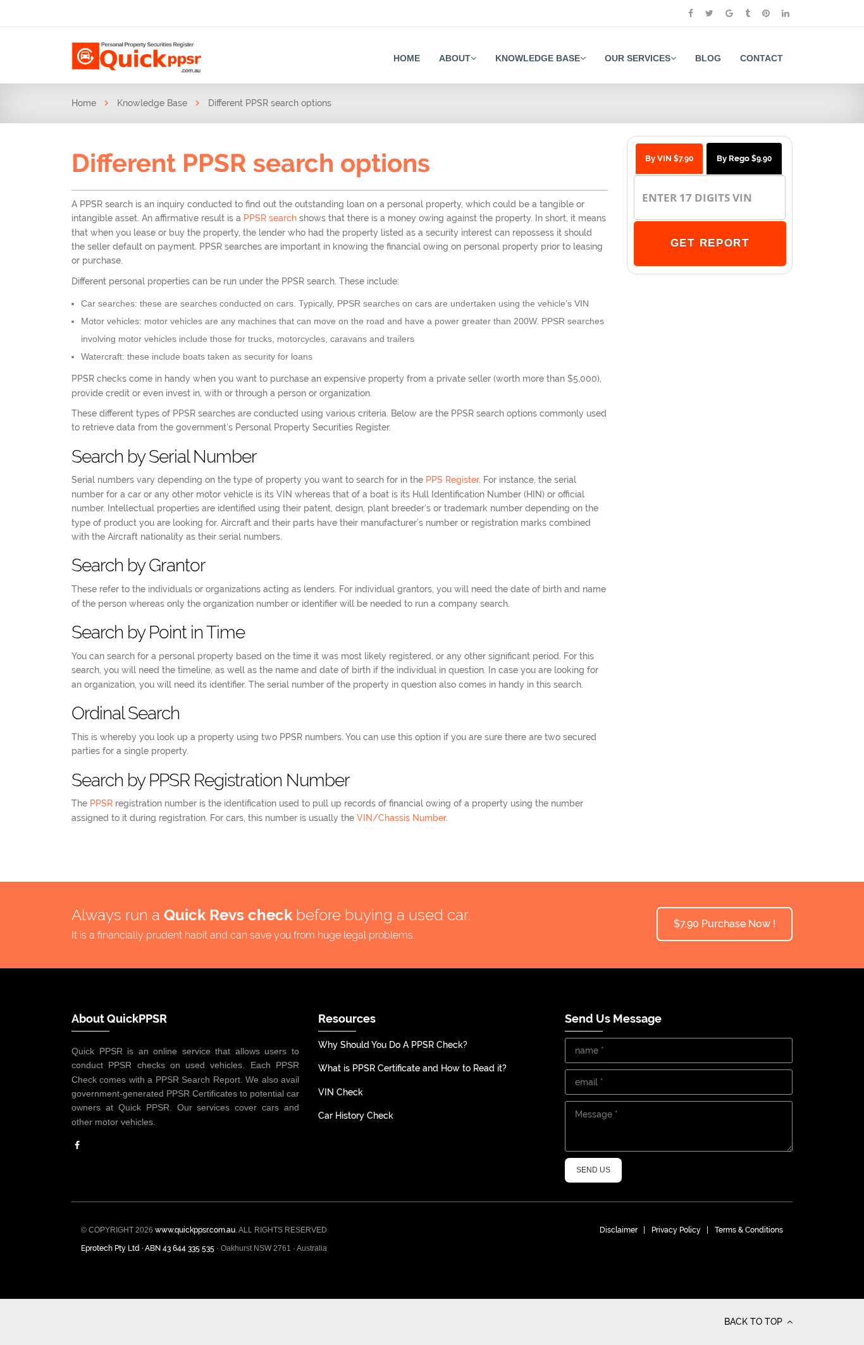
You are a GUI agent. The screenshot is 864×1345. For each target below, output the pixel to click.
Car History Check (355, 1116)
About (455, 58)
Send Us (593, 1169)
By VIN (669, 158)
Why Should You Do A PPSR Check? (392, 1045)
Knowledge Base (537, 58)
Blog (708, 58)
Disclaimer (619, 1230)
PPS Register (452, 480)
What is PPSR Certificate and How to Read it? (412, 1068)
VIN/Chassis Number (401, 818)
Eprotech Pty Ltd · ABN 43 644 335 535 (147, 1248)
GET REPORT (709, 243)
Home (406, 58)
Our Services (637, 58)
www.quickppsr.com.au (195, 1230)
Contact (761, 58)
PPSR (102, 803)
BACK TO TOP (754, 1322)
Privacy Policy (676, 1230)
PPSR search (271, 218)
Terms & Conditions (749, 1230)
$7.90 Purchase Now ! (724, 924)
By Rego (744, 158)
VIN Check (340, 1092)
